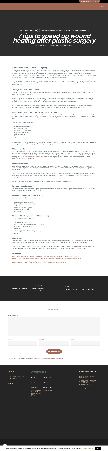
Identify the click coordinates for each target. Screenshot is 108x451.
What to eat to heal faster (47, 117)
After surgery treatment (28, 30)
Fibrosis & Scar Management (86, 376)
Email (41, 340)
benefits (24, 198)
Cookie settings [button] (88, 448)
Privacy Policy (69, 444)
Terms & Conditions (40, 444)
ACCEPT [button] (98, 448)
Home (103, 6)
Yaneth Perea (41, 45)
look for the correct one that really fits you (33, 157)
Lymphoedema (83, 377)
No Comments (67, 45)
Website (73, 340)
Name (10, 340)
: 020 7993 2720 (90, 1)
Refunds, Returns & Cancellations (55, 444)
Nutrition (84, 30)
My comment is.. (13, 316)
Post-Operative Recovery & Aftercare (88, 375)
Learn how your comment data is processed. (48, 359)
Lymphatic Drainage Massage (68, 30)
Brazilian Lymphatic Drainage (86, 381)
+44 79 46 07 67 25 (15, 378)
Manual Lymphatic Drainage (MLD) (87, 380)
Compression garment (48, 30)
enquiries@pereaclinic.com (17, 376)
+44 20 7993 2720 (14, 375)
